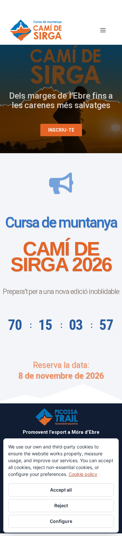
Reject (61, 505)
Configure (61, 521)
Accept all (61, 490)
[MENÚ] (103, 30)
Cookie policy (83, 474)
